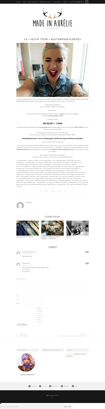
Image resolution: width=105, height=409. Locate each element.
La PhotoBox (56, 1)
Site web (18, 303)
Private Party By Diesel (25, 237)
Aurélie (29, 202)
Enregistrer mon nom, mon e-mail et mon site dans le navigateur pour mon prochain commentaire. (40, 314)
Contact (72, 1)
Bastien (57, 395)
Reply (87, 263)
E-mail (18, 299)
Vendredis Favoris (45, 1)
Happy (68, 237)
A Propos (65, 1)
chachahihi (26, 263)
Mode (24, 1)
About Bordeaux (33, 1)
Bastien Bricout (70, 354)
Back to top (67, 406)
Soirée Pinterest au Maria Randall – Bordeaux (50, 237)
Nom (17, 296)
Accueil (18, 1)
